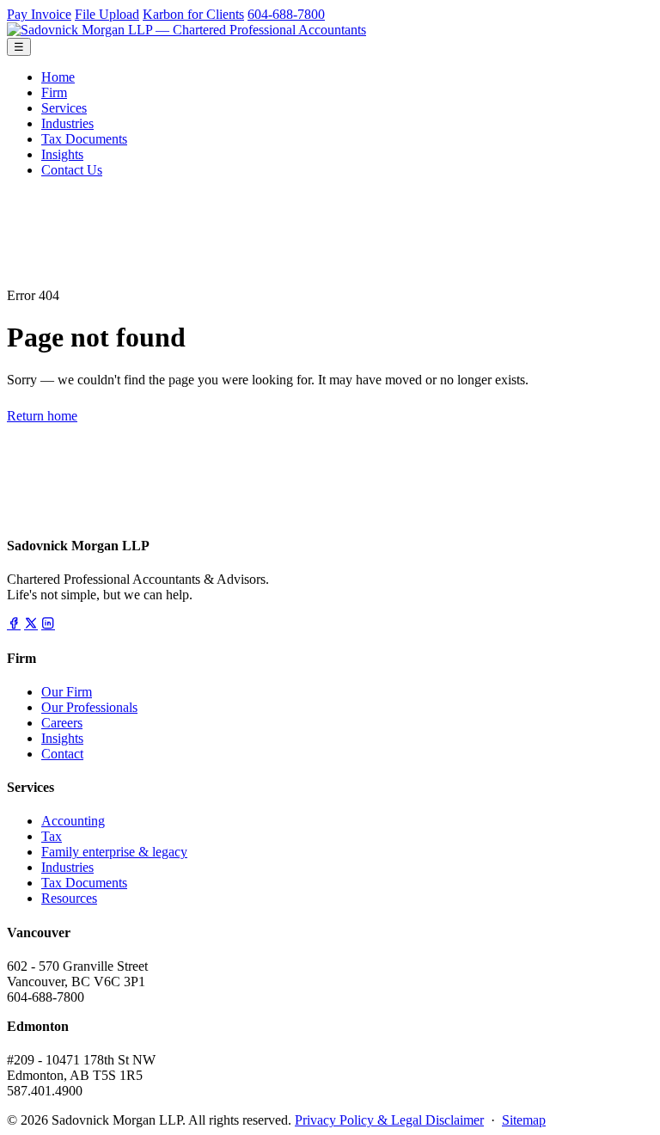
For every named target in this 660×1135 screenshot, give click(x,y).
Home (58, 77)
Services (64, 108)
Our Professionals (89, 707)
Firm (54, 92)
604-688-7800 (286, 14)
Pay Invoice (39, 14)
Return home (42, 415)
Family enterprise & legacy (114, 851)
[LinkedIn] (48, 624)
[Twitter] (31, 624)
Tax (51, 836)
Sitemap (524, 1120)
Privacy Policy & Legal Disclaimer (389, 1120)
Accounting (73, 820)
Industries (67, 123)
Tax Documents (84, 139)
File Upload (107, 14)
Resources (69, 898)
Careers (61, 722)
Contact (62, 753)
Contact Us (71, 170)
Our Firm (66, 691)
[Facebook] (14, 624)
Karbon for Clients (193, 14)
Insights (62, 154)
